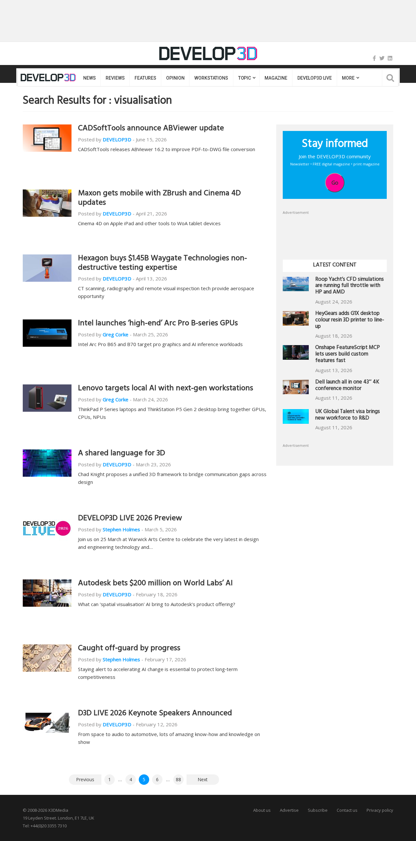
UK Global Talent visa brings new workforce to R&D (347, 415)
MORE (348, 78)
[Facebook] (374, 58)
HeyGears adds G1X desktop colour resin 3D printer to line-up (349, 320)
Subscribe (318, 810)
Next (203, 779)
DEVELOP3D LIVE (314, 78)
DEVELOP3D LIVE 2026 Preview (130, 518)
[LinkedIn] (390, 58)
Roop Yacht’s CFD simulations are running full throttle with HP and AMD (349, 286)
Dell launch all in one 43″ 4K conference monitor (347, 386)
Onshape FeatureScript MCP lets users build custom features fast (347, 354)
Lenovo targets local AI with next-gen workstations (165, 389)
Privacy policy (380, 810)
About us (262, 810)
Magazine (276, 78)
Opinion (175, 78)
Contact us (347, 810)
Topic (244, 78)
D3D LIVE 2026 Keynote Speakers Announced (155, 713)
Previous (85, 779)
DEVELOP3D (117, 139)
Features (145, 78)
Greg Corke (115, 334)
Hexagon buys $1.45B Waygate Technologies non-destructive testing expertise (162, 264)
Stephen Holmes (121, 529)
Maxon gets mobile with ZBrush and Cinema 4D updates (159, 199)
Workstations (211, 78)
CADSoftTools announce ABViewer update (151, 129)
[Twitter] (381, 58)
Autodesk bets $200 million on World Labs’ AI (155, 583)
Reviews (115, 78)
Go (335, 182)
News (89, 78)
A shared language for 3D (121, 453)
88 (178, 779)
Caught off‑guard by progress (129, 648)
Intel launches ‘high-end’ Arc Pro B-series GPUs (158, 324)
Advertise (289, 810)
